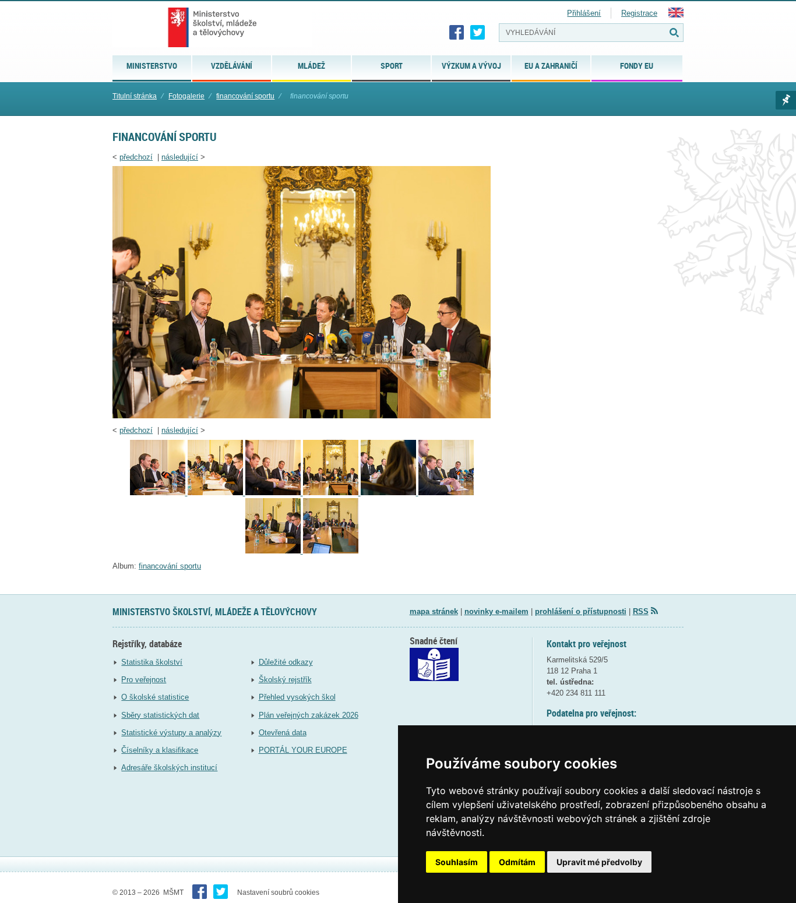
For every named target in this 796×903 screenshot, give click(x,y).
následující (179, 157)
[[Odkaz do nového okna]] (434, 678)
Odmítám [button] (517, 862)
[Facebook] (456, 32)
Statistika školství (151, 662)
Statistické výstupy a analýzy (171, 732)
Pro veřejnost (143, 679)
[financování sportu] (301, 415)
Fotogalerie (186, 96)
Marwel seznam (786, 100)
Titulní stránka (134, 96)
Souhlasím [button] (456, 862)
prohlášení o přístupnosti (580, 611)
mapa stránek (434, 611)
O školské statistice (155, 697)
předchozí (136, 157)
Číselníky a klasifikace (159, 750)
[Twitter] (477, 32)
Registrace (639, 13)
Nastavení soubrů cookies (278, 892)
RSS (641, 611)
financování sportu (245, 96)
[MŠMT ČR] (212, 27)
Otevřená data (283, 732)
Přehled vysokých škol (297, 697)
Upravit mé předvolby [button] (599, 862)
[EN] (676, 14)
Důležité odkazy (286, 662)
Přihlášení (584, 13)
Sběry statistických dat (160, 715)
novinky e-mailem (496, 611)
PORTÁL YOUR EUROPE (303, 750)
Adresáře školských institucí (169, 767)
